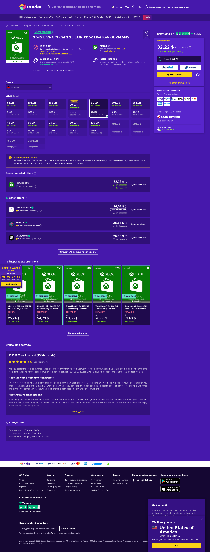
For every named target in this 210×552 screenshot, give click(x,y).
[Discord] (146, 480)
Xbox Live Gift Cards (53, 26)
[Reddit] (150, 480)
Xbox (38, 26)
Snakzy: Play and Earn (100, 490)
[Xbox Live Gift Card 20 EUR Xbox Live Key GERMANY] (107, 281)
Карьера (22, 487)
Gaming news (96, 480)
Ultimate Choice (23, 208)
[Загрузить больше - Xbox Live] (95, 47)
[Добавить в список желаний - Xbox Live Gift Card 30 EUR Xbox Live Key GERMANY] (145, 270)
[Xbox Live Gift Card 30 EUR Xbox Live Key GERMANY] (136, 281)
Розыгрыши (96, 483)
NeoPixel (20, 223)
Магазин (15, 26)
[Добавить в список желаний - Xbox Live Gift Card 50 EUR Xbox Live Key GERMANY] (57, 270)
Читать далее (78, 412)
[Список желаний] (134, 7)
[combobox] (76, 7)
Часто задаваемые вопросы (76, 480)
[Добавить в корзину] (197, 74)
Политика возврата (72, 490)
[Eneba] (30, 6)
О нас (21, 480)
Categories (27, 26)
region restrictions (47, 51)
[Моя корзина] (140, 7)
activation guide (112, 51)
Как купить (51, 480)
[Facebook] (133, 480)
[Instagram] (142, 480)
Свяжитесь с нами (26, 483)
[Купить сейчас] (167, 67)
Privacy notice (57, 533)
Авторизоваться (157, 7)
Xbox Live (121, 49)
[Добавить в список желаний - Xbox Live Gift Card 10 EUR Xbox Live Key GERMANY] (86, 270)
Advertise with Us (120, 483)
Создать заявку (71, 487)
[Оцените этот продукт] (18, 362)
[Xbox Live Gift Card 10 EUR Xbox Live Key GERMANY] (78, 281)
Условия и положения (132, 541)
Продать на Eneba (120, 480)
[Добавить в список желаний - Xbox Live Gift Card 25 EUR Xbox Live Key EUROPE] (28, 270)
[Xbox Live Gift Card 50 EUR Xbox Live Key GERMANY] (48, 281)
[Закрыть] (202, 519)
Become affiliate (98, 487)
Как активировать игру (74, 483)
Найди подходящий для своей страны (56, 53)
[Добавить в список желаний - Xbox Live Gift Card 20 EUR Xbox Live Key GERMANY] (115, 270)
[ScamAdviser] (168, 117)
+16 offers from (179, 83)
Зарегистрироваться (178, 7)
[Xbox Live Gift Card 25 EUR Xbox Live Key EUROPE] (19, 321)
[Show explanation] (41, 211)
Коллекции (51, 483)
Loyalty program (54, 487)
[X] (137, 480)
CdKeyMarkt (22, 236)
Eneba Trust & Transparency (31, 490)
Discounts (51, 490)
